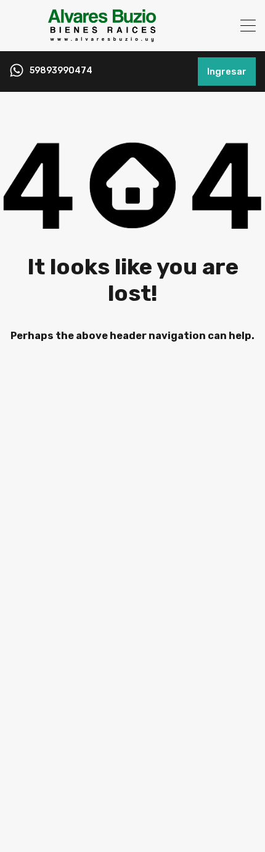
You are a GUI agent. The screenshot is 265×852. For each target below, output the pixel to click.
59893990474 (61, 71)
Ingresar (227, 71)
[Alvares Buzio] (102, 36)
